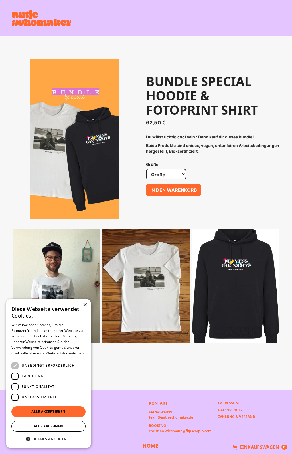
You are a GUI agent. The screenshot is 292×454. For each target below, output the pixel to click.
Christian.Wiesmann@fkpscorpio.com (180, 431)
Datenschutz (230, 409)
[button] (259, 447)
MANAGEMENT (161, 411)
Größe (152, 164)
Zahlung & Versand (236, 416)
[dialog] (48, 373)
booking (157, 425)
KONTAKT (158, 402)
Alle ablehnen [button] (48, 426)
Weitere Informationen (65, 353)
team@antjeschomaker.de (171, 417)
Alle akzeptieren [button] (48, 411)
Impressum (228, 403)
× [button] (85, 305)
